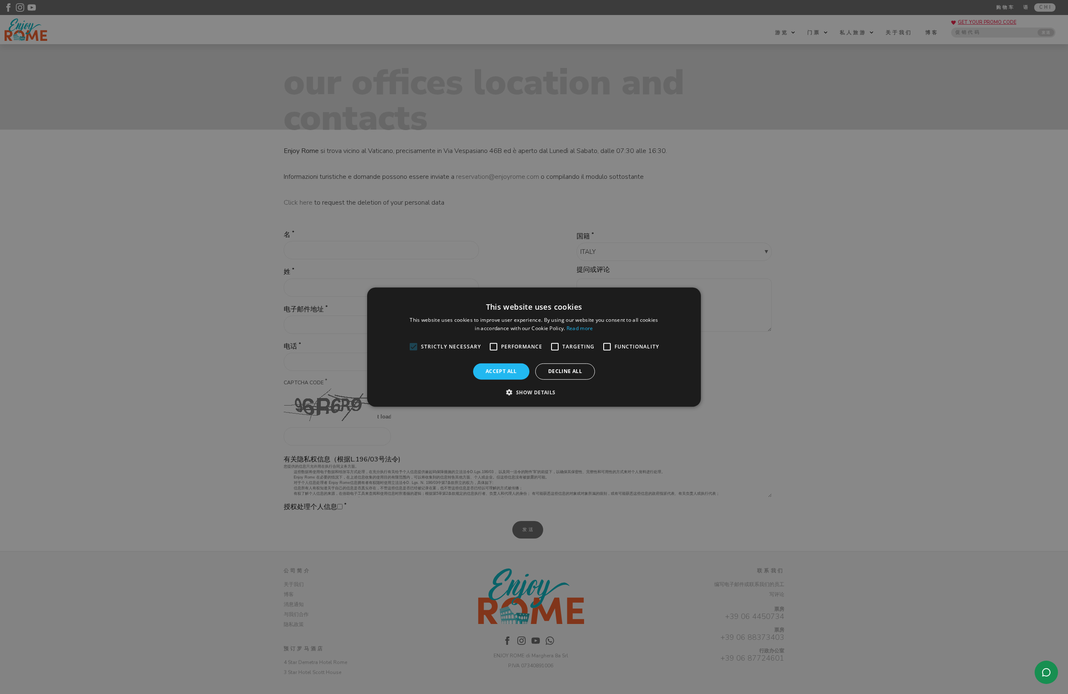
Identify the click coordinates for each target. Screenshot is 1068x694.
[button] (533, 392)
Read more (580, 328)
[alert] (534, 347)
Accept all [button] (501, 371)
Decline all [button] (565, 371)
